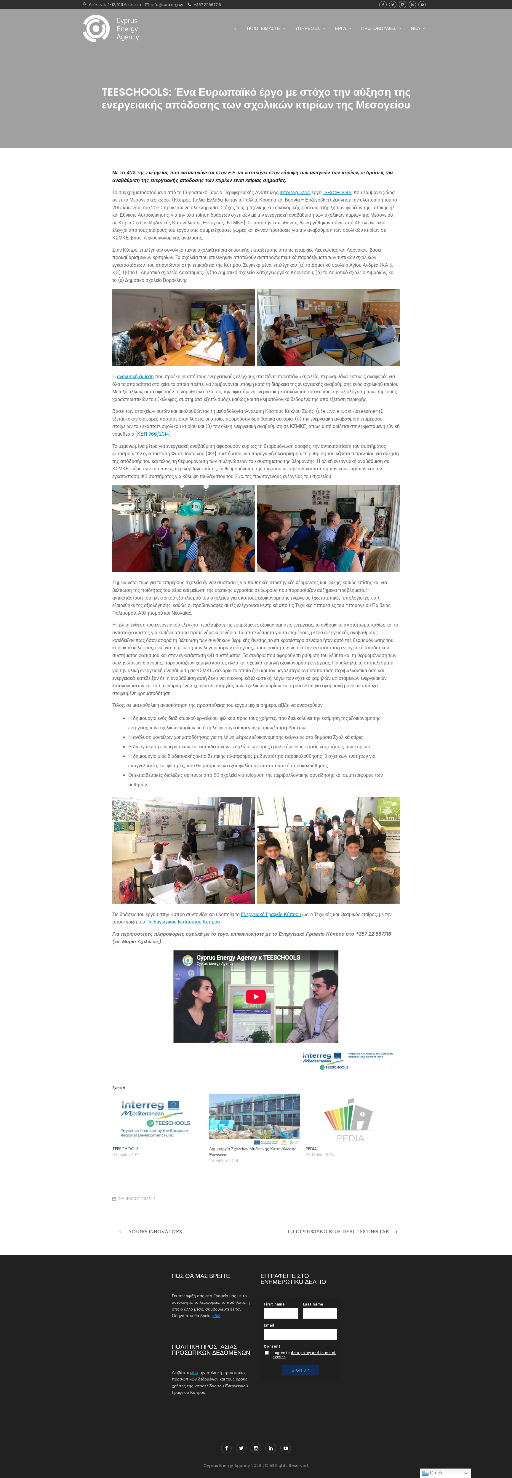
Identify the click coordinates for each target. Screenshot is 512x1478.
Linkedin (412, 4)
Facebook (383, 4)
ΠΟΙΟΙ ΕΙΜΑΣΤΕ (263, 28)
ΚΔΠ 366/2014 (153, 434)
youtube (422, 4)
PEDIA (311, 1149)
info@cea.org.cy (167, 4)
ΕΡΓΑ (340, 28)
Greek (436, 1472)
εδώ (216, 1316)
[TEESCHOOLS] (157, 1119)
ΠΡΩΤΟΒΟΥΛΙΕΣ (378, 28)
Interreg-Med (295, 192)
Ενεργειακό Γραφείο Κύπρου (271, 914)
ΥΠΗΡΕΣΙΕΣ (307, 28)
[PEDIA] (351, 1119)
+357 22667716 (207, 4)
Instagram (402, 4)
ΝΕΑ (415, 28)
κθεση (147, 376)
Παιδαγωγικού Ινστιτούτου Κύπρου (183, 921)
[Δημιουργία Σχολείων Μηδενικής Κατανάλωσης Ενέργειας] (254, 1119)
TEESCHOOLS (337, 192)
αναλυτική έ (129, 376)
